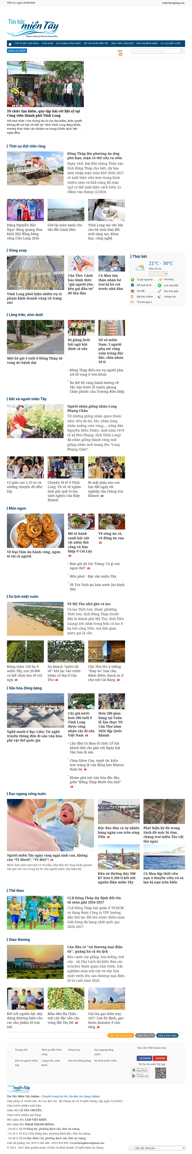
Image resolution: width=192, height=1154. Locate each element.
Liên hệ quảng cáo (173, 3)
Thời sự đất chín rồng (26, 43)
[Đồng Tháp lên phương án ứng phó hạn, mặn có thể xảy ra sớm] (35, 168)
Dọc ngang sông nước (68, 43)
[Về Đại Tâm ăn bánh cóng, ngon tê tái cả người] (35, 531)
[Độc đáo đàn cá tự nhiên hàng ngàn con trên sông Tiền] (119, 812)
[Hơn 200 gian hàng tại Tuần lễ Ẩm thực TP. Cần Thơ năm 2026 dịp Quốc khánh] (111, 701)
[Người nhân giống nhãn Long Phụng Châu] (35, 421)
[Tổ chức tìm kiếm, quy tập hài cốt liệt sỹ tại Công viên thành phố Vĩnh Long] (45, 84)
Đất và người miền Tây (96, 43)
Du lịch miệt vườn (171, 43)
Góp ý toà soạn (167, 1035)
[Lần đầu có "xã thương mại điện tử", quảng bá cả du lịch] (35, 962)
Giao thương (19, 939)
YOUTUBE (160, 1058)
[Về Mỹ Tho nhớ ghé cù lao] (35, 619)
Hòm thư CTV (145, 1035)
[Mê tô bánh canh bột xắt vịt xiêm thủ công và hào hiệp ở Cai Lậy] (81, 522)
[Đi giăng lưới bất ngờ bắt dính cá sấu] (81, 328)
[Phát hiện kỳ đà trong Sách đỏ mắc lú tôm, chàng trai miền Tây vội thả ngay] (164, 812)
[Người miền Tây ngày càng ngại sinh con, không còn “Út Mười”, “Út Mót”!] (50, 825)
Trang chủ (21, 1049)
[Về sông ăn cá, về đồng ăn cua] (111, 522)
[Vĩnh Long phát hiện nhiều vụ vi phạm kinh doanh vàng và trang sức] (35, 273)
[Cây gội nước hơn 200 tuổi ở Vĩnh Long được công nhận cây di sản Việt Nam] (81, 701)
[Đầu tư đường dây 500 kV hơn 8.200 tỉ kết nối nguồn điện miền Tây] (119, 857)
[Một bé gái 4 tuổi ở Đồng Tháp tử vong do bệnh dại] (35, 337)
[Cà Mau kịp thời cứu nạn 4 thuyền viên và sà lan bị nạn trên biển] (164, 857)
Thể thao (16, 890)
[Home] (10, 43)
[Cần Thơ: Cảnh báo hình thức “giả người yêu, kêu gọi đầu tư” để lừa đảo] (81, 264)
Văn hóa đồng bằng (147, 43)
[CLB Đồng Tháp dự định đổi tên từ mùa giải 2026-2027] (35, 913)
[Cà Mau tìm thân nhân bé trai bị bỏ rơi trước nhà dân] (111, 264)
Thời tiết (140, 256)
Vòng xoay (47, 43)
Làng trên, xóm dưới (122, 43)
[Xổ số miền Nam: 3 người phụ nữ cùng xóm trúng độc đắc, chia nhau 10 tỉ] (111, 328)
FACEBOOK (144, 1058)
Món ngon (17, 508)
